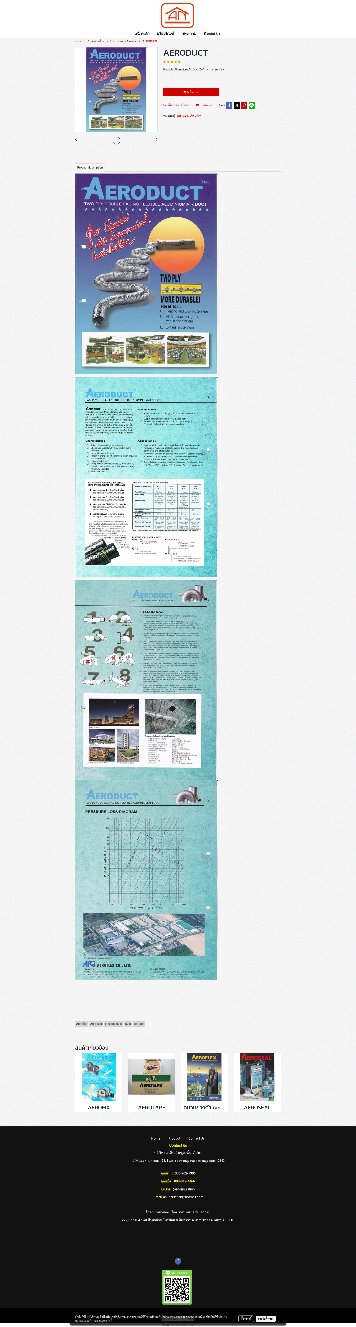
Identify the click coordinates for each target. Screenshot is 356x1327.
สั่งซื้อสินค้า (193, 92)
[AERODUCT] (116, 89)
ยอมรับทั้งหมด (265, 1318)
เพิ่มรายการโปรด (177, 105)
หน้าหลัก (142, 34)
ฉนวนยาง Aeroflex (189, 115)
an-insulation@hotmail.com (183, 1197)
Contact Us (196, 1138)
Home (155, 1138)
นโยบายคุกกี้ (105, 1320)
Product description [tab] (90, 167)
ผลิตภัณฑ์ (165, 34)
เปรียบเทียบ (206, 105)
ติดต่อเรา (212, 34)
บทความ (189, 34)
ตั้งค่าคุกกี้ (246, 1318)
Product (174, 1138)
